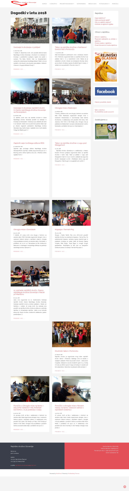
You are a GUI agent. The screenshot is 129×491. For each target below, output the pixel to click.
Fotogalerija (103, 3)
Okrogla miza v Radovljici (66, 108)
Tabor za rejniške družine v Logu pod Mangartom (71, 144)
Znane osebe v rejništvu (103, 43)
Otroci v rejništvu (100, 37)
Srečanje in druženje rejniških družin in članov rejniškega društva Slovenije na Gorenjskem (30, 110)
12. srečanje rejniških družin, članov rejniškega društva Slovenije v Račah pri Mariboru (29, 292)
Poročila (115, 3)
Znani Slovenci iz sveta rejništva (106, 45)
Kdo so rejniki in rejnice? (103, 22)
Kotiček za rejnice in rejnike (104, 24)
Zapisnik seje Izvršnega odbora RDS (29, 143)
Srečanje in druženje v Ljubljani (27, 47)
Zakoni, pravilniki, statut (103, 102)
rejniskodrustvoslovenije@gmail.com (25, 465)
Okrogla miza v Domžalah (24, 229)
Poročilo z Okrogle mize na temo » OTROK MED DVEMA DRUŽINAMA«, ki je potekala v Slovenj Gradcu (70, 292)
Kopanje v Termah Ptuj (64, 229)
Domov (44, 3)
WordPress (58, 473)
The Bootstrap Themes (73, 473)
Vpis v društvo (100, 110)
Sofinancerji (81, 3)
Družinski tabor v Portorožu (66, 351)
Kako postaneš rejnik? (102, 20)
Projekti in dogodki (66, 3)
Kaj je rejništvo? (100, 18)
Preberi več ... (19, 69)
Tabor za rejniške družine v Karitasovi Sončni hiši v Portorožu (70, 48)
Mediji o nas (92, 3)
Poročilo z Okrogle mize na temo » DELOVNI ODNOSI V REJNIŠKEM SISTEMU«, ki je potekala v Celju (29, 408)
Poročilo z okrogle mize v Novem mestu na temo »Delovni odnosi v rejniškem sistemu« (69, 408)
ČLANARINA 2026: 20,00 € (104, 112)
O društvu (53, 3)
